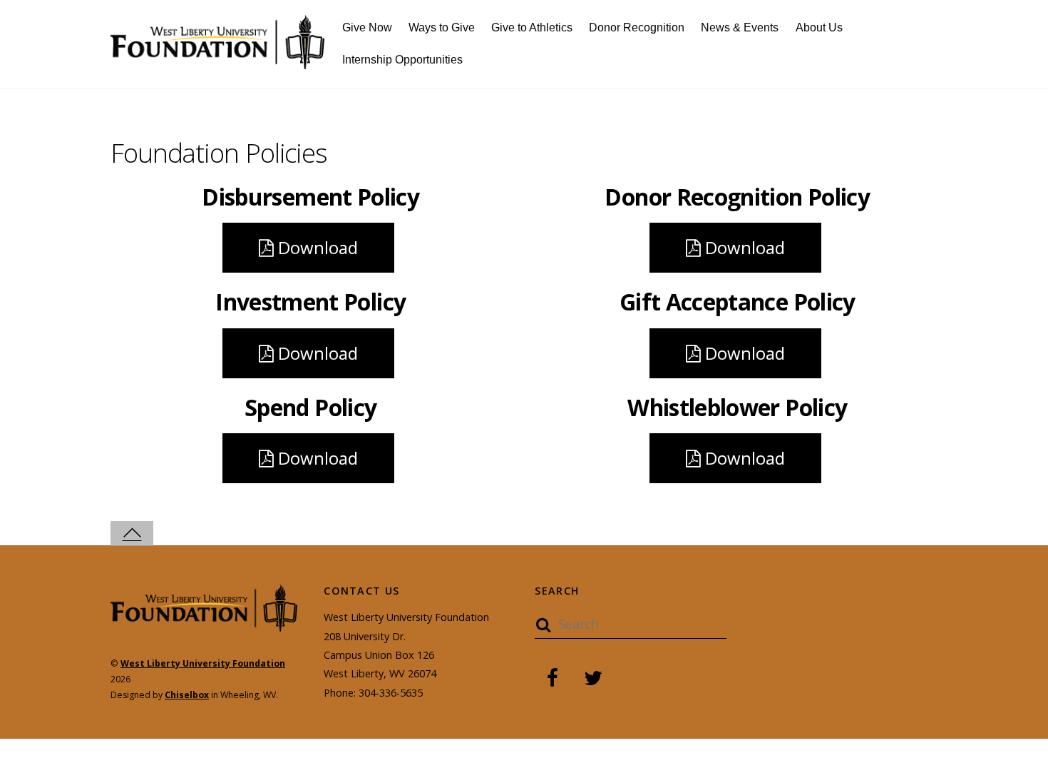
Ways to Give (442, 27)
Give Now (367, 27)
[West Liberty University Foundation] (217, 61)
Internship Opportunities (402, 60)
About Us (819, 27)
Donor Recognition (636, 27)
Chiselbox (187, 695)
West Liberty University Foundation (202, 663)
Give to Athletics (531, 27)
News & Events (740, 27)
